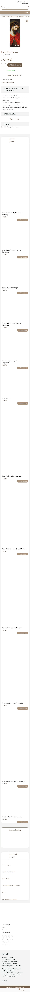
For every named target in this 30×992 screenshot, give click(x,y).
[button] (27, 21)
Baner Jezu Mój (6, 398)
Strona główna (6, 16)
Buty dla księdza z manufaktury (9, 871)
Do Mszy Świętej (5, 878)
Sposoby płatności (6, 937)
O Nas (3, 927)
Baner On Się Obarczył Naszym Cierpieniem (11, 251)
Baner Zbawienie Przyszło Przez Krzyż (13, 703)
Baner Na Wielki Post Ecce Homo (12, 817)
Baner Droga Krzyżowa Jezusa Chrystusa (14, 549)
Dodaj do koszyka (16, 65)
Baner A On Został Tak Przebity (11, 628)
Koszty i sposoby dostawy (7, 935)
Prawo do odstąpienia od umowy (9, 940)
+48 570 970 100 (25, 3)
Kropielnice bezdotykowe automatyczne (11, 885)
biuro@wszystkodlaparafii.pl (22, 2)
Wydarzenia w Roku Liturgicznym (9, 899)
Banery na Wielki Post (24, 16)
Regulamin (4, 929)
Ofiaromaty (4, 892)
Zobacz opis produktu (7, 79)
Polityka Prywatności (6, 942)
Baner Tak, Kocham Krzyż (10, 288)
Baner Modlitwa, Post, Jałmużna (11, 476)
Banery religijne (14, 16)
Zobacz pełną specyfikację (8, 82)
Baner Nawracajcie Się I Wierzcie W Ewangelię (12, 214)
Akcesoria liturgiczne (6, 865)
